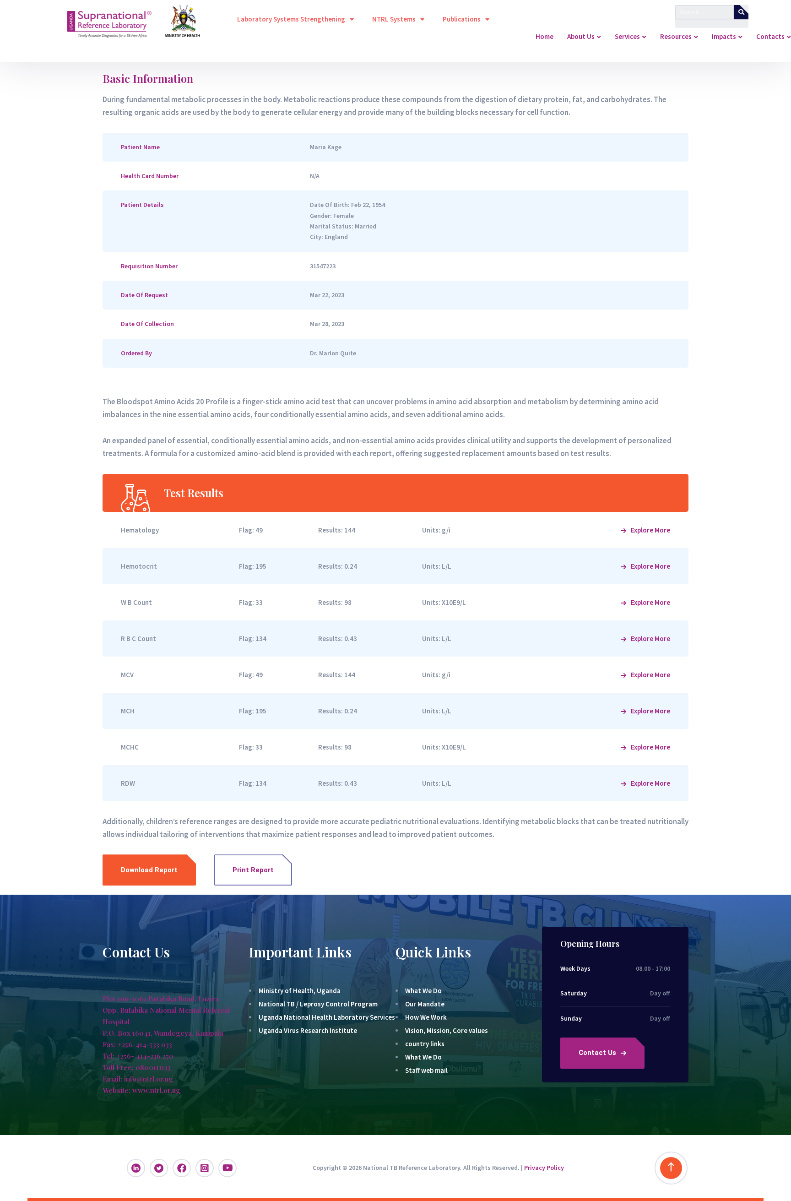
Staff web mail (426, 1070)
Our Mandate (424, 1004)
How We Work (426, 1017)
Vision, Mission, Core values (446, 1030)
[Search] (741, 12)
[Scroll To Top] (671, 1168)
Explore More (650, 530)
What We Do (423, 990)
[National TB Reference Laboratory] (43, 36)
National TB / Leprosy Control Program (318, 1004)
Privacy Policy (544, 1167)
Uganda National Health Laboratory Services (327, 1017)
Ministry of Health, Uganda (300, 990)
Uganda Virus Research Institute (308, 1030)
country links (424, 1043)
